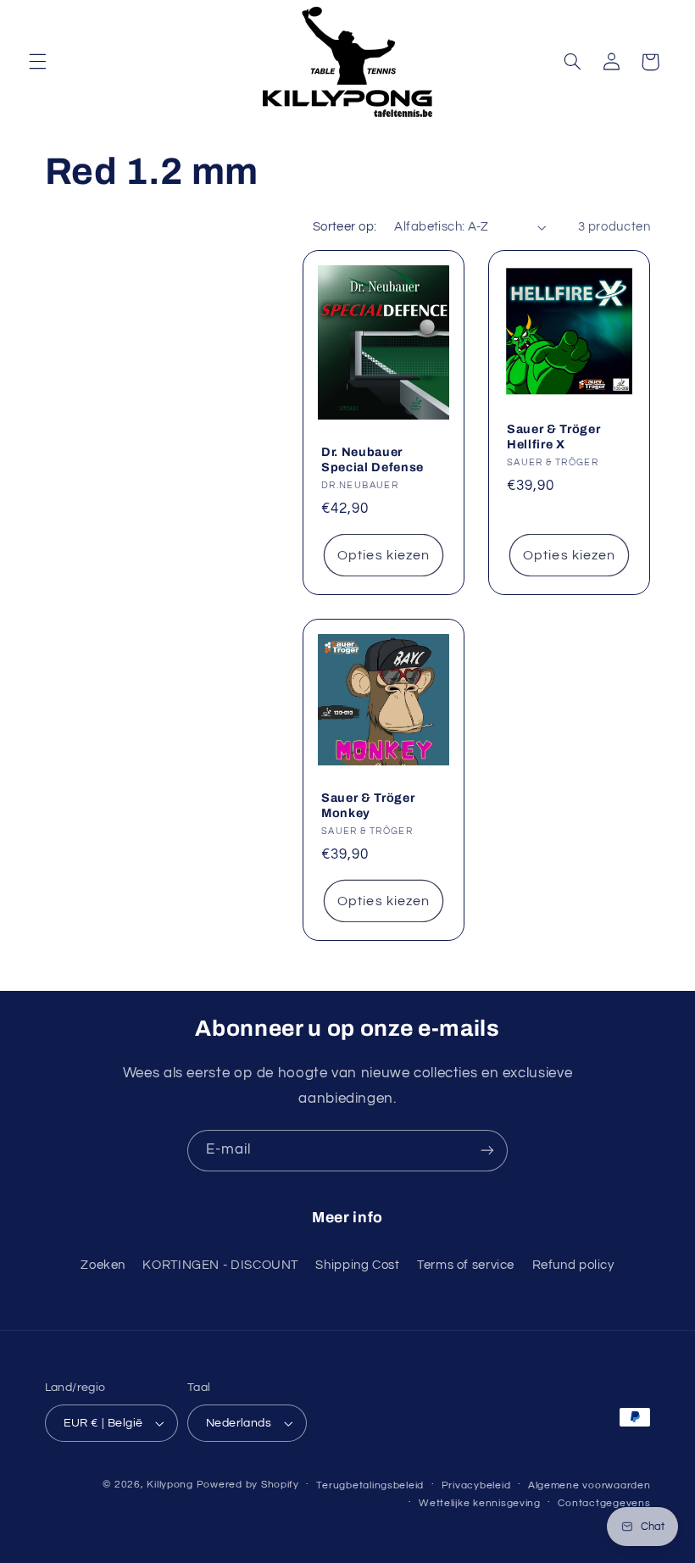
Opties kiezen (383, 555)
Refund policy (573, 1265)
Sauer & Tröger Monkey (367, 805)
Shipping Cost (357, 1265)
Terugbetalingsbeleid (370, 1485)
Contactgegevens (604, 1503)
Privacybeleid (476, 1485)
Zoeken (103, 1265)
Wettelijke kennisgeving (480, 1503)
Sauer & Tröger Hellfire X (553, 436)
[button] (37, 61)
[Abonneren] (487, 1150)
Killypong (170, 1484)
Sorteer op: (345, 226)
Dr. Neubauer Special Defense (372, 459)
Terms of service (465, 1265)
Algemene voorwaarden (589, 1485)
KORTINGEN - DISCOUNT (220, 1265)
